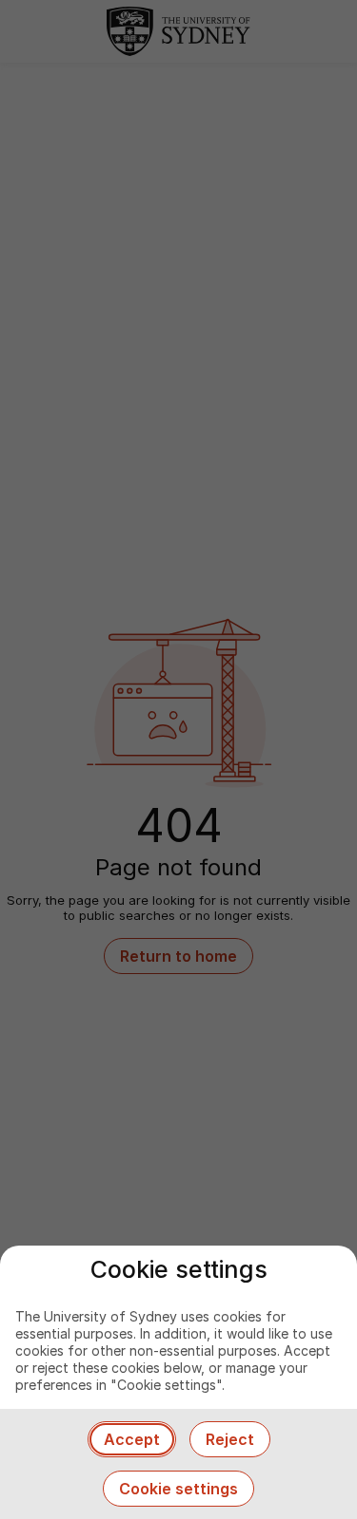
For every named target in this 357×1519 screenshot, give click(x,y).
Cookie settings (178, 1488)
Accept (132, 1439)
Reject (230, 1439)
